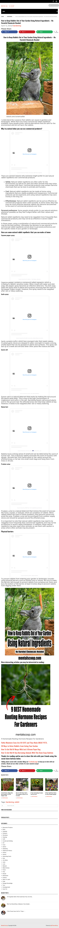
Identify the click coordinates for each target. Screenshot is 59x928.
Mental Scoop (7, 5)
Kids (4, 858)
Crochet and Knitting (8, 841)
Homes (4, 854)
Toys (4, 885)
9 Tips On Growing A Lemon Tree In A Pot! (37, 793)
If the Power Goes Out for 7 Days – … (16, 911)
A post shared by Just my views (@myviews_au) (29, 450)
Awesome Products (8, 827)
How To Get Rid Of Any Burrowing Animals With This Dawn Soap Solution (27, 752)
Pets (4, 871)
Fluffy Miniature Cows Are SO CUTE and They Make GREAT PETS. (24, 742)
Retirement (5, 875)
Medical (5, 866)
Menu (4, 11)
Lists (4, 864)
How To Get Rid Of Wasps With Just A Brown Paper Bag (21, 749)
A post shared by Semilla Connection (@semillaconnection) (29, 338)
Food (4, 845)
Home (2, 16)
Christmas (5, 835)
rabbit (17, 802)
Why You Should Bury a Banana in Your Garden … (19, 904)
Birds (4, 829)
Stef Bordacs (5, 797)
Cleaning (5, 837)
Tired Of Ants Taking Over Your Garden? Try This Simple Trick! (7, 794)
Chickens (5, 833)
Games (4, 846)
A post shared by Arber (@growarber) (29, 575)
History (4, 852)
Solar (4, 881)
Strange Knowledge (7, 883)
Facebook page (33, 762)
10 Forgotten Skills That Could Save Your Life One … (20, 896)
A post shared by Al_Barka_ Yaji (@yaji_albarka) (29, 279)
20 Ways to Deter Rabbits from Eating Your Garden (19, 746)
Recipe (4, 873)
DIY (3, 843)
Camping (5, 831)
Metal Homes (6, 868)
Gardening (9, 16)
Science (5, 877)
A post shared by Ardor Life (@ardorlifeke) (29, 393)
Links (4, 862)
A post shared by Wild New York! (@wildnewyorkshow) (29, 507)
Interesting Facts (7, 856)
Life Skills (5, 860)
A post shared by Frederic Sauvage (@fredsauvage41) (29, 172)
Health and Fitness (7, 850)
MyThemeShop (54, 925)
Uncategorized (6, 887)
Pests (4, 870)
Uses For (5, 889)
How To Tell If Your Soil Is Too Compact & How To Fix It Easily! (22, 794)
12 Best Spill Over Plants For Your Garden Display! (50, 793)
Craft (4, 839)
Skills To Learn (6, 879)
